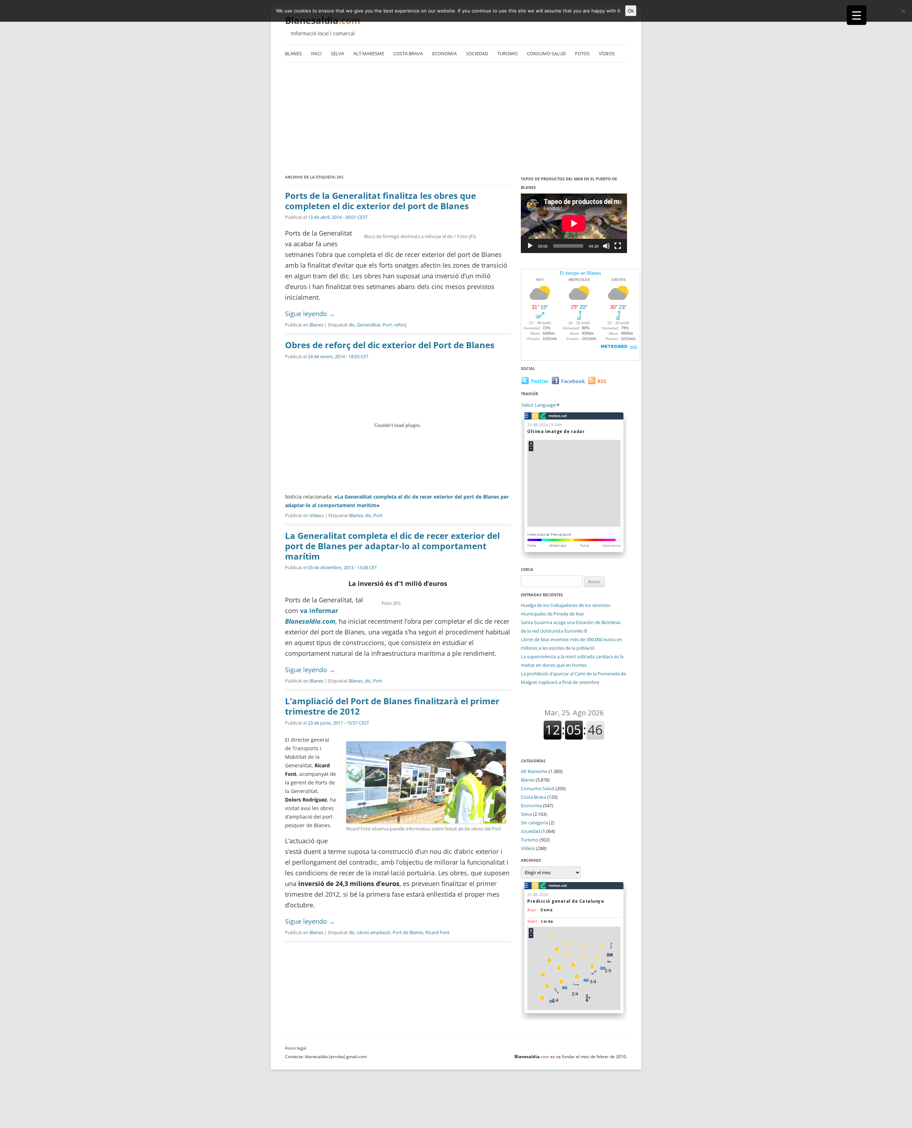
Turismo (507, 53)
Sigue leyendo (310, 313)
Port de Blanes (408, 932)
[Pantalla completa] (617, 245)
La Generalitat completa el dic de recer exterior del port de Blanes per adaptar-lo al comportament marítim (392, 546)
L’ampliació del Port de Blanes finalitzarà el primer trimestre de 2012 (392, 706)
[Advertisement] (456, 119)
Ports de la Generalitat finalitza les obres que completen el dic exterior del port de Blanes (380, 201)
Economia (444, 53)
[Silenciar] (606, 245)
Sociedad (477, 53)
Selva (337, 53)
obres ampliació (373, 932)
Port (387, 324)
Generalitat (368, 324)
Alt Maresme (368, 53)
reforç (400, 324)
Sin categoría (534, 822)
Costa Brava (408, 53)
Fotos (582, 53)
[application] (574, 223)
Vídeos (607, 53)
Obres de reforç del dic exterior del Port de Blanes (389, 345)
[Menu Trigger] (856, 15)
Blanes (293, 53)
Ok (631, 11)
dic (352, 324)
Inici (316, 53)
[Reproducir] (530, 245)
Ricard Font (437, 932)
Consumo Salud (546, 53)
